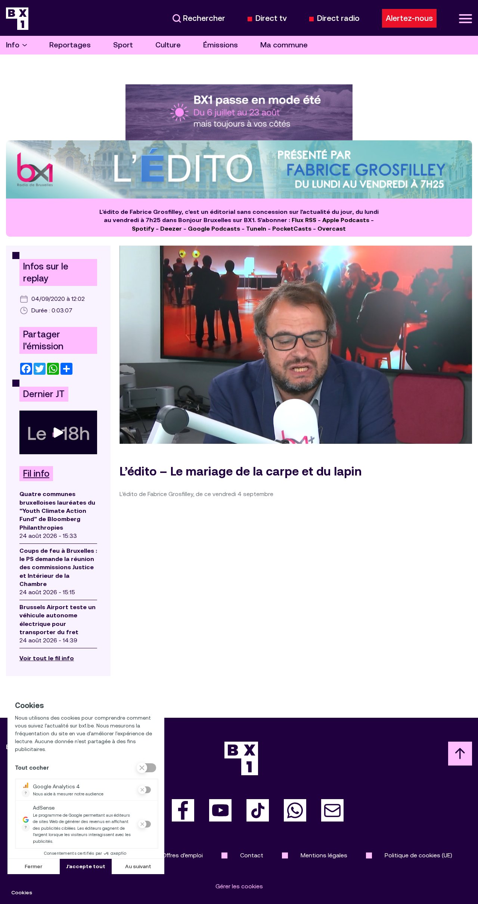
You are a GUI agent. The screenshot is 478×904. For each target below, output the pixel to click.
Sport (123, 45)
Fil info (36, 473)
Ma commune (284, 45)
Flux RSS (304, 220)
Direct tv (271, 18)
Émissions (220, 45)
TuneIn (256, 228)
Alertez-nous (409, 18)
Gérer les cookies (239, 886)
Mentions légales (324, 855)
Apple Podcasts (345, 220)
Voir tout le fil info (46, 658)
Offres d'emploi (182, 855)
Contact (251, 855)
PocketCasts (291, 228)
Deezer (171, 228)
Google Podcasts (214, 228)
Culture (168, 45)
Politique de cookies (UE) (418, 855)
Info (12, 45)
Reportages (70, 45)
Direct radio (338, 18)
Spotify (143, 228)
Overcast (331, 228)
